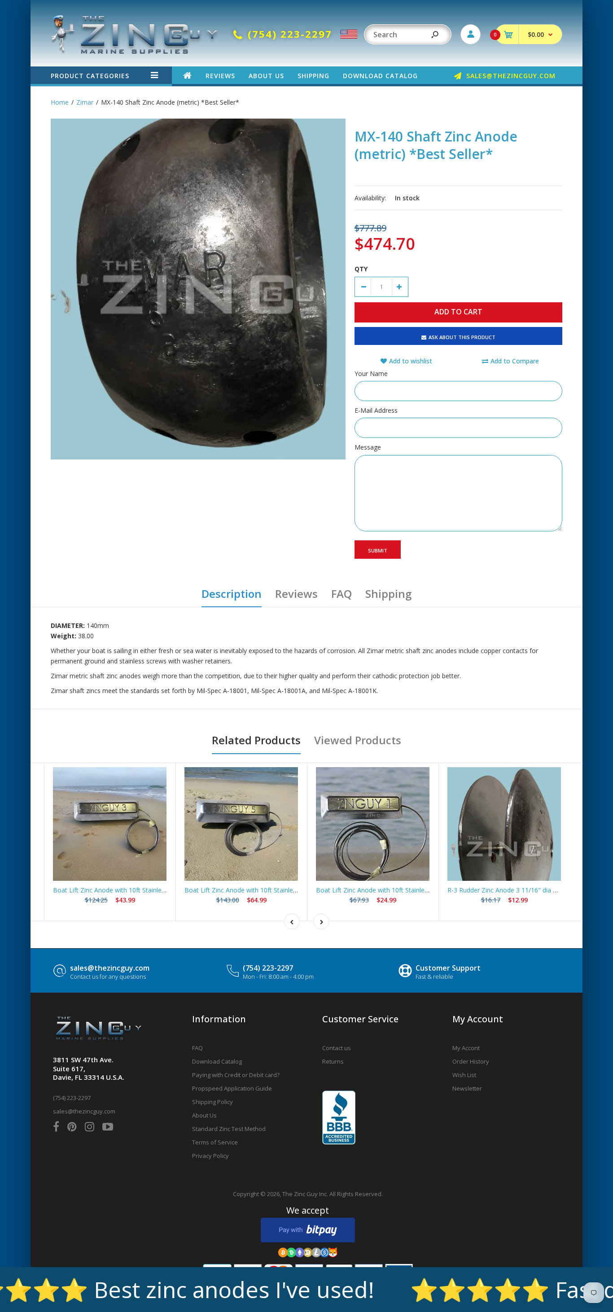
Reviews (296, 593)
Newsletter (467, 1088)
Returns (333, 1061)
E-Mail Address (376, 410)
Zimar (84, 102)
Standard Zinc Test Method (229, 1129)
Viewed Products (357, 740)
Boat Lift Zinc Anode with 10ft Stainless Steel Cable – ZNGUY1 (406, 890)
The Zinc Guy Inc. (305, 1194)
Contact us (336, 1048)
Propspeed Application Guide (232, 1088)
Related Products (256, 740)
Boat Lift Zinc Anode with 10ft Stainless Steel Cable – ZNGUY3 (143, 890)
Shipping (388, 593)
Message (368, 447)
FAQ (341, 593)
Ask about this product (462, 337)
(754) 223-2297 (268, 968)
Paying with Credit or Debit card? (236, 1075)
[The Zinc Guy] (135, 51)
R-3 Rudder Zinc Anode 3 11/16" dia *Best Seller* (519, 890)
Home (60, 102)
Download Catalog (217, 1061)
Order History (470, 1061)
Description (231, 593)
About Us (204, 1115)
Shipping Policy (212, 1102)
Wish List (464, 1075)
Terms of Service (215, 1142)
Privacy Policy (210, 1156)
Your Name (371, 373)
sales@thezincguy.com (109, 968)
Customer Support (448, 968)
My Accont (466, 1048)
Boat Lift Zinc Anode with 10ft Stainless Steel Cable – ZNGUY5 (275, 890)
